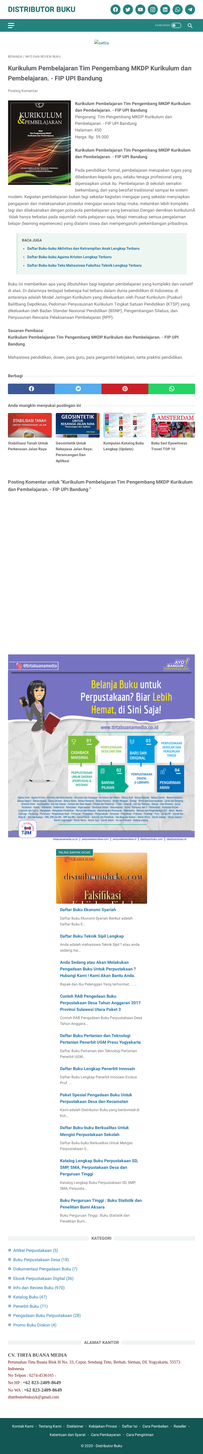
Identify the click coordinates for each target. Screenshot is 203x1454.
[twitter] (127, 9)
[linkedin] (164, 9)
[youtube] (139, 9)
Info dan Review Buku (39, 1287)
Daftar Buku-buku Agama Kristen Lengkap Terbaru (69, 257)
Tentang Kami (50, 1426)
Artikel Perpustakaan (35, 1250)
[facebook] (115, 9)
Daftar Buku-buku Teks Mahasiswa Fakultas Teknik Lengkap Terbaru (84, 265)
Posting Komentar (23, 91)
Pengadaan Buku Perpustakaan (47, 1315)
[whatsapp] (177, 9)
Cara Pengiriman (140, 1435)
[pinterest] (125, 389)
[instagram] (152, 9)
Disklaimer (75, 1426)
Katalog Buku (30, 1296)
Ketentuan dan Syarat (68, 1435)
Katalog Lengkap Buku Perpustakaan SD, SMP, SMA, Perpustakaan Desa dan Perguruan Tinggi (99, 1167)
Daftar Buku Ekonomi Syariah (88, 909)
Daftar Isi (129, 1426)
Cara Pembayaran (106, 1435)
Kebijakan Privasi (103, 1426)
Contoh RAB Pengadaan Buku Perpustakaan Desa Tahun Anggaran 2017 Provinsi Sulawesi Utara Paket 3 (100, 1003)
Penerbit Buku (30, 1306)
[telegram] (189, 9)
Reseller (180, 1426)
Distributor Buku (41, 9)
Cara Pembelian (155, 1426)
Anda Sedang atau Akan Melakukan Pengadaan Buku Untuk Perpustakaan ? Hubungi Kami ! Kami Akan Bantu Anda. (98, 969)
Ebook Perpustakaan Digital (43, 1278)
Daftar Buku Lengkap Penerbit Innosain (97, 1068)
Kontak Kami (22, 1426)
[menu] (11, 25)
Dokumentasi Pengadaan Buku (45, 1268)
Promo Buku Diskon (35, 1325)
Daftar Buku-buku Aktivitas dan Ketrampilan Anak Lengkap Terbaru (83, 248)
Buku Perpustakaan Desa (41, 1259)
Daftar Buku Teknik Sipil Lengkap (92, 936)
